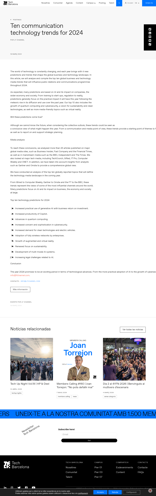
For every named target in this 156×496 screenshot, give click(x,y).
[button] (137, 3)
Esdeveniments (124, 467)
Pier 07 (98, 477)
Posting (102, 3)
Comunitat (58, 3)
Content (79, 3)
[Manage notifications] (150, 491)
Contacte (143, 467)
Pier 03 (98, 472)
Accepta (100, 492)
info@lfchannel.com (19, 275)
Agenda (69, 3)
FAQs (141, 472)
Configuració (131, 492)
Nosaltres (45, 3)
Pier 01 (98, 467)
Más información (20, 289)
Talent (111, 3)
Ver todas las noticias (132, 329)
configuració (83, 493)
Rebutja (115, 492)
